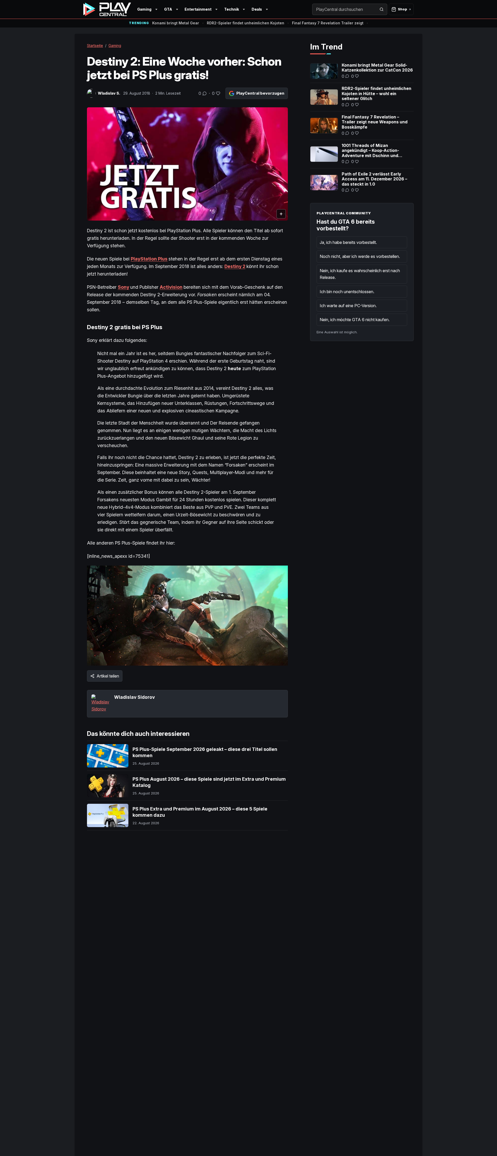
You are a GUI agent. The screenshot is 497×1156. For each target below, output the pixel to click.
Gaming (144, 9)
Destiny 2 (234, 266)
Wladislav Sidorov (134, 697)
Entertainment (198, 9)
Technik (231, 9)
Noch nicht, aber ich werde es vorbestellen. (360, 256)
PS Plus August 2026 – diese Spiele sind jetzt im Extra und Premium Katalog (209, 782)
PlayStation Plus (149, 259)
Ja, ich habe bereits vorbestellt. (348, 242)
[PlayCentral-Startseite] (107, 9)
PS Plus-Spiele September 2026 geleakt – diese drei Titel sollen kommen (205, 752)
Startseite (95, 45)
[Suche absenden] (381, 9)
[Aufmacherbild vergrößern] (187, 164)
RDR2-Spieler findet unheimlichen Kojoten (245, 23)
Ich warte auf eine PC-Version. (348, 305)
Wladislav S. (109, 93)
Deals (257, 9)
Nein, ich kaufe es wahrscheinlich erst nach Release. (360, 274)
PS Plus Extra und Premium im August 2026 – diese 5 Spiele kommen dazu (200, 812)
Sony (123, 287)
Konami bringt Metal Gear (175, 23)
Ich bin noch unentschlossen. (347, 291)
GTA (168, 9)
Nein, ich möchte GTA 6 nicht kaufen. (355, 319)
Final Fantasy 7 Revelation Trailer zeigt (327, 23)
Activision (171, 287)
